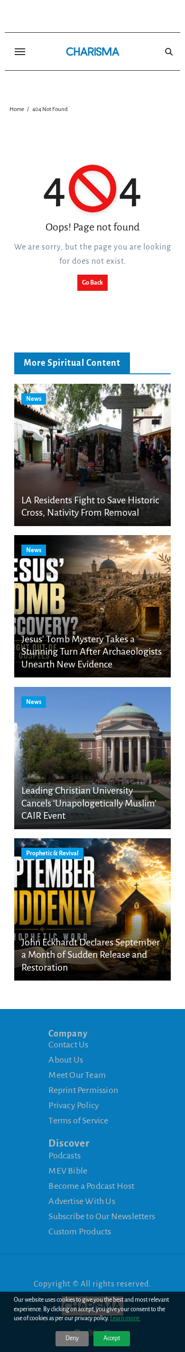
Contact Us (68, 1044)
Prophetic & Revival (52, 853)
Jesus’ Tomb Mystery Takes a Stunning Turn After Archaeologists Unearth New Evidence (91, 651)
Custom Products (79, 1231)
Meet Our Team (77, 1075)
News (33, 399)
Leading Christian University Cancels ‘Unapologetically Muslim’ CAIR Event (89, 803)
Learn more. (125, 1318)
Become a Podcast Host (91, 1186)
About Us (65, 1060)
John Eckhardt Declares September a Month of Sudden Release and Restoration (90, 954)
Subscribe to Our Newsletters (101, 1216)
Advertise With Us (81, 1201)
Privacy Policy (73, 1105)
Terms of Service (78, 1120)
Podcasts (64, 1155)
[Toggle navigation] (20, 52)
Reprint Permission (83, 1090)
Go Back (92, 282)
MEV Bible (67, 1171)
